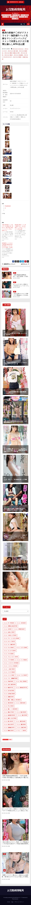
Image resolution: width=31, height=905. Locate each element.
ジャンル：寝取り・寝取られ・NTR (12, 699)
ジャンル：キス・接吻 (9, 644)
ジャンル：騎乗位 (9, 730)
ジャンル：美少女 (9, 724)
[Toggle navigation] (21, 24)
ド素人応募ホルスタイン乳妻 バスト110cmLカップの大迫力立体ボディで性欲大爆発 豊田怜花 (15, 843)
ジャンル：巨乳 (6, 17)
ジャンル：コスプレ (21, 647)
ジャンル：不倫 (8, 681)
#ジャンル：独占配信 (18, 55)
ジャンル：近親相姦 (9, 727)
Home (8, 902)
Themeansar (15, 899)
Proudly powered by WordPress (11, 897)
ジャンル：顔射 (21, 727)
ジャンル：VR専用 (19, 629)
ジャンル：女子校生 (9, 693)
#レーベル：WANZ (17, 57)
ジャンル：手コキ (9, 706)
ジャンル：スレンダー (10, 650)
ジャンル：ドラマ (9, 659)
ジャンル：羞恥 (21, 724)
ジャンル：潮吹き (9, 712)
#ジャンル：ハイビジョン (18, 49)
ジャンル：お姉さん (9, 632)
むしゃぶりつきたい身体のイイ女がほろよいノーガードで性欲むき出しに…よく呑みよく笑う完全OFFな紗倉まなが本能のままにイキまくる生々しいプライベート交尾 (15, 811)
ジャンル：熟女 (15, 18)
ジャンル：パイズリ (9, 672)
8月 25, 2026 (16, 278)
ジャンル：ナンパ (21, 659)
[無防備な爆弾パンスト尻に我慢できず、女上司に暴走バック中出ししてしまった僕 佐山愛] (21, 232)
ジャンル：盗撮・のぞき (10, 718)
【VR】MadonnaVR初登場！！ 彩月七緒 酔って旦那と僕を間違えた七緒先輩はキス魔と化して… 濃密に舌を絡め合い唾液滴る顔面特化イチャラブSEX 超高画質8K (15, 778)
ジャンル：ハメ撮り (9, 669)
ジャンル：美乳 (20, 721)
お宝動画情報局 (15, 9)
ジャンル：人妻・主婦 (23, 17)
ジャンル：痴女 (22, 715)
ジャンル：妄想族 (9, 696)
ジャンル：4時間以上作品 (10, 626)
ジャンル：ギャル (9, 647)
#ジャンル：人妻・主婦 (13, 51)
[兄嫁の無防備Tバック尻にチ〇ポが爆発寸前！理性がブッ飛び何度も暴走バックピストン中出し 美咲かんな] (8, 232)
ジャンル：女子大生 (9, 690)
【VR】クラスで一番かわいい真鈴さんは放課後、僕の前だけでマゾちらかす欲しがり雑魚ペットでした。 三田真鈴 (15, 876)
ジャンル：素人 (8, 721)
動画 (3, 30)
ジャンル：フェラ (22, 675)
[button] (24, 24)
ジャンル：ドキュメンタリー (11, 656)
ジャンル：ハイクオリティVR (11, 663)
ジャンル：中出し (16, 15)
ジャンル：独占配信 (14, 17)
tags (12, 902)
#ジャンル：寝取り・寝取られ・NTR (12, 53)
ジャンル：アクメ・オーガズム (11, 638)
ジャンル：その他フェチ (10, 635)
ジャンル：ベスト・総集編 (10, 678)
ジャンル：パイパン (9, 675)
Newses (24, 897)
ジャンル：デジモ (9, 653)
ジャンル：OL (7, 629)
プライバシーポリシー (19, 902)
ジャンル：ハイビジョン (6, 15)
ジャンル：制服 (8, 687)
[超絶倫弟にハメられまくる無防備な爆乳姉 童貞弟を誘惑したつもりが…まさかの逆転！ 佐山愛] (8, 250)
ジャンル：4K (21, 623)
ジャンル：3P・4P (9, 623)
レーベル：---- (21, 730)
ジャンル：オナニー (9, 641)
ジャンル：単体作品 (25, 15)
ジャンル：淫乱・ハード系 (10, 709)
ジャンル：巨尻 (20, 702)
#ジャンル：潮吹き (8, 55)
